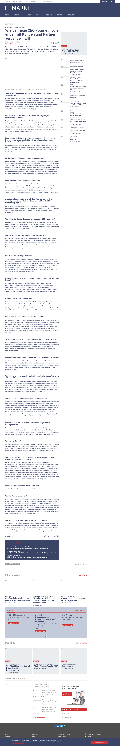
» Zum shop (66, 713)
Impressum (88, 736)
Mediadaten (32, 1)
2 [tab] (46, 636)
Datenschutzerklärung (18, 743)
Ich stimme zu (99, 743)
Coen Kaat (10, 43)
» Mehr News (82, 575)
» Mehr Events (80, 610)
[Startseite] (17, 8)
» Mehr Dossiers (81, 643)
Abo (20, 1)
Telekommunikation (14, 563)
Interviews (9, 24)
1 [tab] (45, 636)
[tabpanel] (19, 619)
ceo (7, 563)
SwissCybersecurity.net (45, 1)
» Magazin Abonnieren (70, 709)
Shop (25, 1)
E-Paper (14, 1)
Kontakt (7, 1)
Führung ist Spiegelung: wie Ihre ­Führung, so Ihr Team (49, 702)
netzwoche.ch (62, 736)
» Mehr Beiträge (39, 718)
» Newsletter (107, 1)
